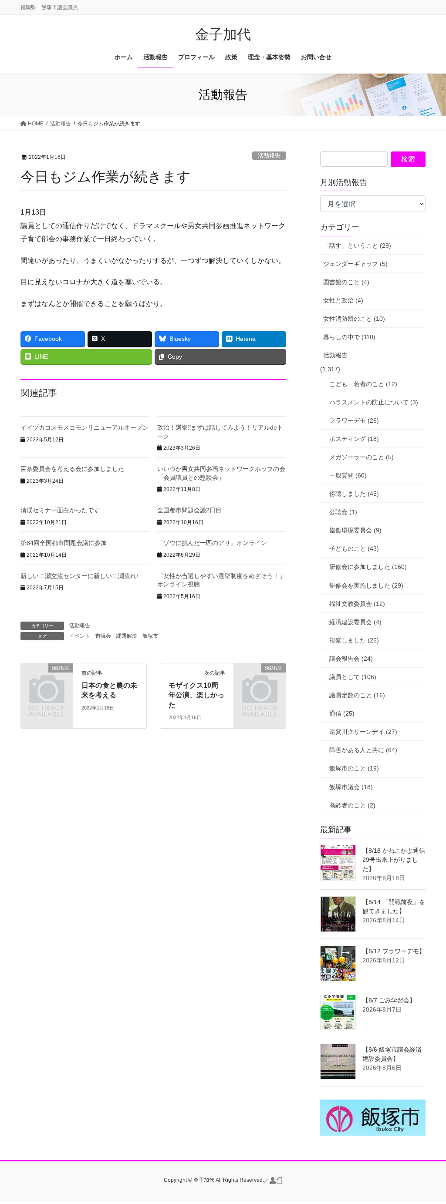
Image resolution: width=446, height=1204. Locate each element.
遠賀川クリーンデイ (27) (363, 731)
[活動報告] (47, 679)
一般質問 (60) (348, 475)
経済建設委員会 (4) (355, 622)
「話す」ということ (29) (357, 245)
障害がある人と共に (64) (363, 750)
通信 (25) (342, 713)
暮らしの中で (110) (349, 336)
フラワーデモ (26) (354, 420)
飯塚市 (150, 636)
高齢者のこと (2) (352, 805)
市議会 (103, 636)
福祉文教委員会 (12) (357, 603)
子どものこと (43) (354, 548)
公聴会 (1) (343, 511)
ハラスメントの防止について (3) (373, 402)
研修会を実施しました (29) (366, 585)
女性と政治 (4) (343, 300)
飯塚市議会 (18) (351, 787)
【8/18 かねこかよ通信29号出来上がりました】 (393, 859)
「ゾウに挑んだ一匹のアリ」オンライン (212, 542)
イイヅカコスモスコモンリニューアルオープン (84, 427)
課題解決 (126, 636)
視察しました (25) (354, 640)
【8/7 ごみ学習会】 (389, 1000)
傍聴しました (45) (354, 493)
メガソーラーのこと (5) (361, 457)
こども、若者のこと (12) (363, 383)
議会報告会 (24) (351, 658)
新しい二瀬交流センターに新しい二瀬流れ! (79, 575)
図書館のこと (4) (346, 282)
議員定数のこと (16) (357, 695)
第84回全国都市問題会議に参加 (63, 542)
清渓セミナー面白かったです (60, 510)
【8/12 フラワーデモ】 (393, 951)
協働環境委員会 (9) (355, 530)
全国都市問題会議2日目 (189, 510)
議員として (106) (352, 676)
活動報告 (269, 155)
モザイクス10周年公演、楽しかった (196, 695)
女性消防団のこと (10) (354, 318)
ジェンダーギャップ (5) (355, 263)
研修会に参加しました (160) (368, 566)
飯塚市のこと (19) (354, 768)
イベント (79, 636)
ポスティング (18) (354, 438)
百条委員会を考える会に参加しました (72, 468)
